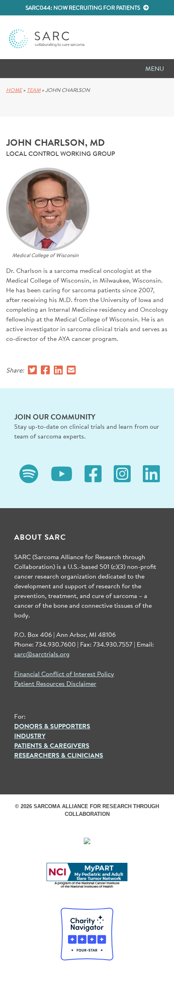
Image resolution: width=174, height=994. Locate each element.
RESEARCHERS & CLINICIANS (58, 755)
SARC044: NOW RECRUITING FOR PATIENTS (83, 7)
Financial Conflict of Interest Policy (64, 673)
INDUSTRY (29, 735)
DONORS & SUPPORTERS (52, 726)
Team (33, 90)
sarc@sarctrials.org (42, 653)
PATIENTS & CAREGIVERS (51, 745)
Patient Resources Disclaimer (55, 683)
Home (14, 90)
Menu (154, 68)
